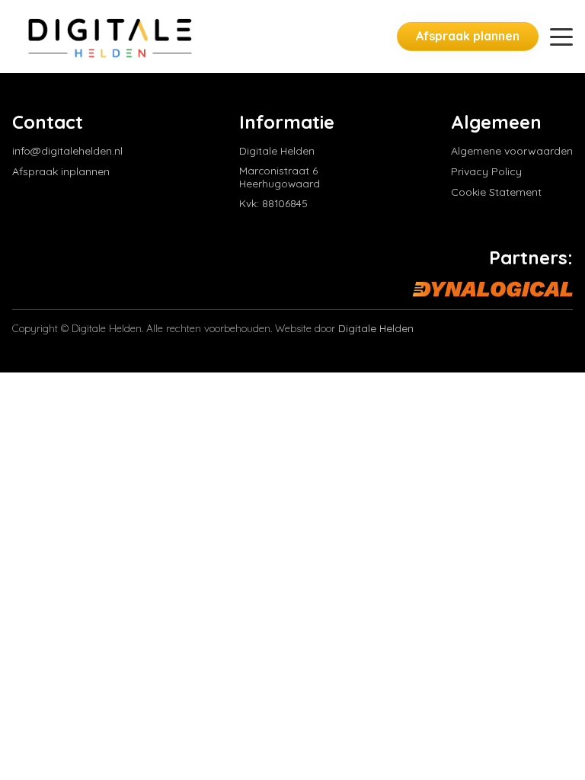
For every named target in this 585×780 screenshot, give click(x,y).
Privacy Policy (486, 171)
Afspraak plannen (467, 35)
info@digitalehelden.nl (67, 151)
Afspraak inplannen (61, 171)
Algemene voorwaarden (512, 151)
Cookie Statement (496, 192)
